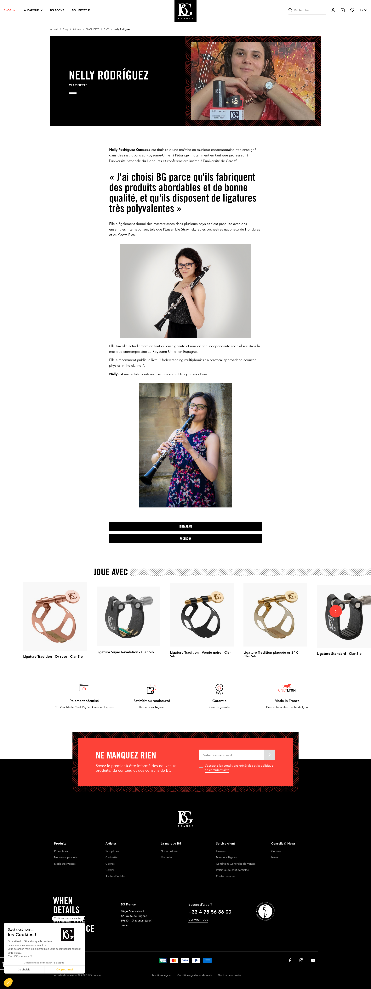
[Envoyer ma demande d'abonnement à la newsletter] (269, 754)
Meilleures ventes (65, 864)
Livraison (221, 851)
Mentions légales (226, 857)
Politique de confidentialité (232, 870)
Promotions (61, 851)
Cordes (110, 870)
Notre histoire (169, 851)
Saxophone (112, 851)
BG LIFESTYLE (81, 10)
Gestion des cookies (229, 975)
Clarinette (111, 857)
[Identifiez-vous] (333, 10)
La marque (31, 10)
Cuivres (110, 864)
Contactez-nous (225, 876)
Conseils (276, 851)
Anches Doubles (115, 876)
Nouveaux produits (65, 857)
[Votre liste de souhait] (352, 10)
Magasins (166, 857)
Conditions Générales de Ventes (235, 864)
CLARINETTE (78, 85)
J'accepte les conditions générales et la (239, 768)
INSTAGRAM (185, 526)
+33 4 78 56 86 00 (209, 912)
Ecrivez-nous (198, 919)
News (274, 857)
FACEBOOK (185, 539)
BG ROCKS (57, 10)
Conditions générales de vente (194, 975)
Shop (7, 10)
